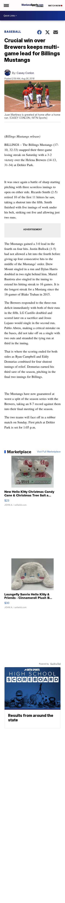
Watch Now (54, 6)
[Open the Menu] (6, 5)
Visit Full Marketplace (49, 452)
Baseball (12, 31)
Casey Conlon (25, 73)
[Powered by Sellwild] (55, 664)
